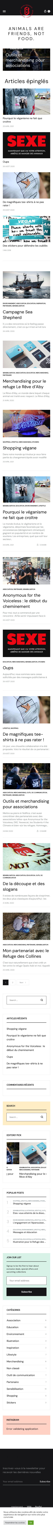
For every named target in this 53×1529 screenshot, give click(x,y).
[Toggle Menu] (4, 11)
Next (21, 982)
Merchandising (42, 373)
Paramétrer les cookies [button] (15, 1522)
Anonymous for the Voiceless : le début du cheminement (25, 600)
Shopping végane (19, 448)
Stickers (35, 442)
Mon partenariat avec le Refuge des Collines (26, 953)
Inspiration (41, 303)
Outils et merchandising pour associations (25, 60)
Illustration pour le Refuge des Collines (33, 1241)
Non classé (13, 1368)
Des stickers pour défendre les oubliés (25, 245)
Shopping (6, 442)
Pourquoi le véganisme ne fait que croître (25, 514)
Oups (6, 161)
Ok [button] (31, 1522)
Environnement (9, 303)
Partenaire (7, 306)
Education (31, 303)
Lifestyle (14, 442)
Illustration (29, 1210)
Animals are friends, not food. (26, 33)
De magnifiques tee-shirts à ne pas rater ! (23, 736)
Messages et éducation (25, 1232)
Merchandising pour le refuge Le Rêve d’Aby (24, 383)
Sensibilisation (16, 49)
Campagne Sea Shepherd (17, 314)
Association (21, 303)
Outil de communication (37, 793)
